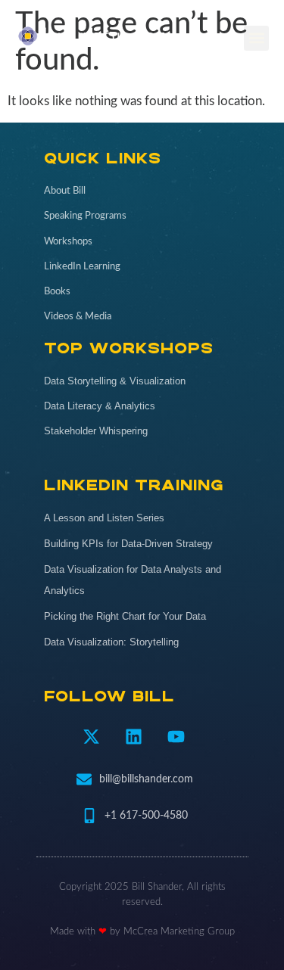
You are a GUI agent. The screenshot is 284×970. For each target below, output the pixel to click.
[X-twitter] (90, 736)
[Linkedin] (133, 736)
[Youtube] (175, 736)
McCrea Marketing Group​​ (179, 932)
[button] (256, 38)
